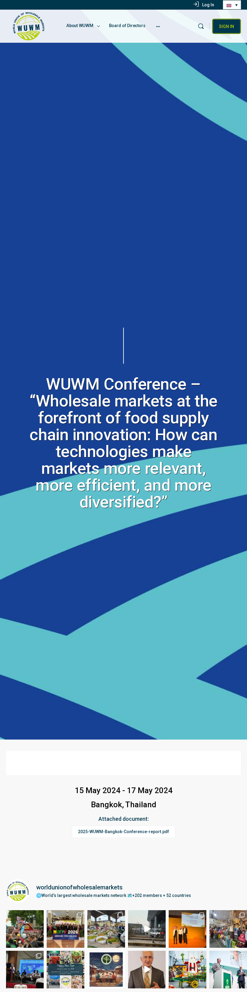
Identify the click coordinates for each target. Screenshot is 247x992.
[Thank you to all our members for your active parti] (147, 969)
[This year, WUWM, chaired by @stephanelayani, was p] (187, 929)
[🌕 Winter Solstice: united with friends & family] (106, 969)
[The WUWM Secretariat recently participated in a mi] (106, 929)
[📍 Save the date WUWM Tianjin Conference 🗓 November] (147, 929)
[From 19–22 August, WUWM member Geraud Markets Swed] (25, 929)
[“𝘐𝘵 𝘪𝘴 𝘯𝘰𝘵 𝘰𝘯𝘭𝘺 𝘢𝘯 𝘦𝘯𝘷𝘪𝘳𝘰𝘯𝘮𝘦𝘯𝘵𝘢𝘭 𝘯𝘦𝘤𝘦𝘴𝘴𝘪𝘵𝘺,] (25, 969)
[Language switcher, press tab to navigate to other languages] (232, 4)
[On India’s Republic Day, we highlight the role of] (228, 929)
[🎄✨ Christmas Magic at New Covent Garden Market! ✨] (187, 969)
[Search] (201, 26)
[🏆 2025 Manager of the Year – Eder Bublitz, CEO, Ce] (228, 969)
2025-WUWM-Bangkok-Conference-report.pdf (123, 831)
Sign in (226, 26)
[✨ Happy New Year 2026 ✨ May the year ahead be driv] (65, 969)
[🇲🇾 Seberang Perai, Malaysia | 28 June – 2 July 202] (65, 929)
